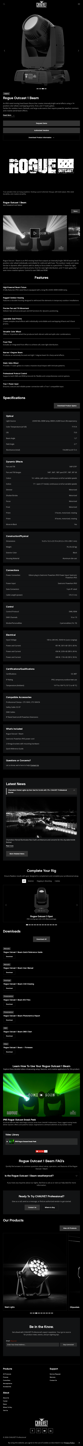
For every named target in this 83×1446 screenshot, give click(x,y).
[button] (4, 4)
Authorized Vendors (41, 130)
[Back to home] (41, 4)
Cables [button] (57, 881)
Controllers (6, 1380)
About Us (6, 1398)
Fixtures (5, 1377)
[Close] (79, 1442)
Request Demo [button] (41, 123)
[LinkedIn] (50, 1430)
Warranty (52, 1377)
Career (5, 1401)
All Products (7, 1374)
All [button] (24, 881)
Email (11, 1341)
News (5, 1404)
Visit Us (5, 1410)
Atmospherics (7, 1383)
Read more (9, 846)
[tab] (38, 88)
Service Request (55, 1374)
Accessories (7, 1387)
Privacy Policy (69, 1443)
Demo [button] (75, 211)
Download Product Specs (66, 406)
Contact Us (34, 765)
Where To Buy (7, 1407)
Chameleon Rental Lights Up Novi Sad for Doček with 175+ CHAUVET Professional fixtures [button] (37, 791)
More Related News (17, 854)
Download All (41, 939)
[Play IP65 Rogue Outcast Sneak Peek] (41, 1095)
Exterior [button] (31, 881)
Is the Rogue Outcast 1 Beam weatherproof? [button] (29, 1175)
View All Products (69, 1228)
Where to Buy (50, 1207)
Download (9, 956)
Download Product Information (40, 137)
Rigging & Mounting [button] (44, 881)
